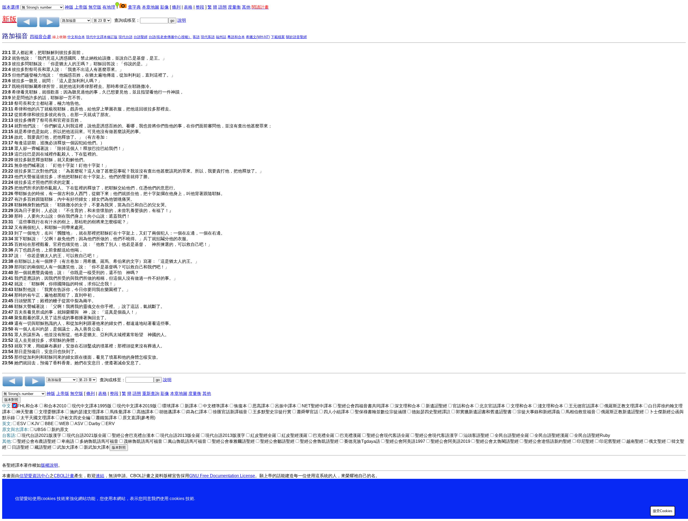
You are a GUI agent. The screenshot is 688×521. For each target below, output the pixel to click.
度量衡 (234, 7)
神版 (69, 7)
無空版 (94, 7)
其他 (246, 7)
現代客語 (208, 37)
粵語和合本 (236, 37)
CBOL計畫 (64, 475)
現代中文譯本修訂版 (101, 37)
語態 (222, 7)
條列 (176, 7)
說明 (181, 20)
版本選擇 (10, 7)
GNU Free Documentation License (222, 475)
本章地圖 (150, 7)
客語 (196, 37)
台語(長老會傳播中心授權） (170, 37)
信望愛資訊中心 (34, 475)
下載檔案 (278, 37)
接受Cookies (662, 511)
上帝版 (80, 7)
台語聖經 (141, 37)
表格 (188, 7)
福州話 (221, 37)
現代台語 (125, 37)
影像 (164, 7)
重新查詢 (150, 393)
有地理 (108, 7)
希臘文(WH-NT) (258, 37)
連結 (100, 475)
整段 (200, 7)
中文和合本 (76, 37)
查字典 (134, 7)
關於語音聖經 (296, 37)
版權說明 (49, 465)
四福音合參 (40, 36)
